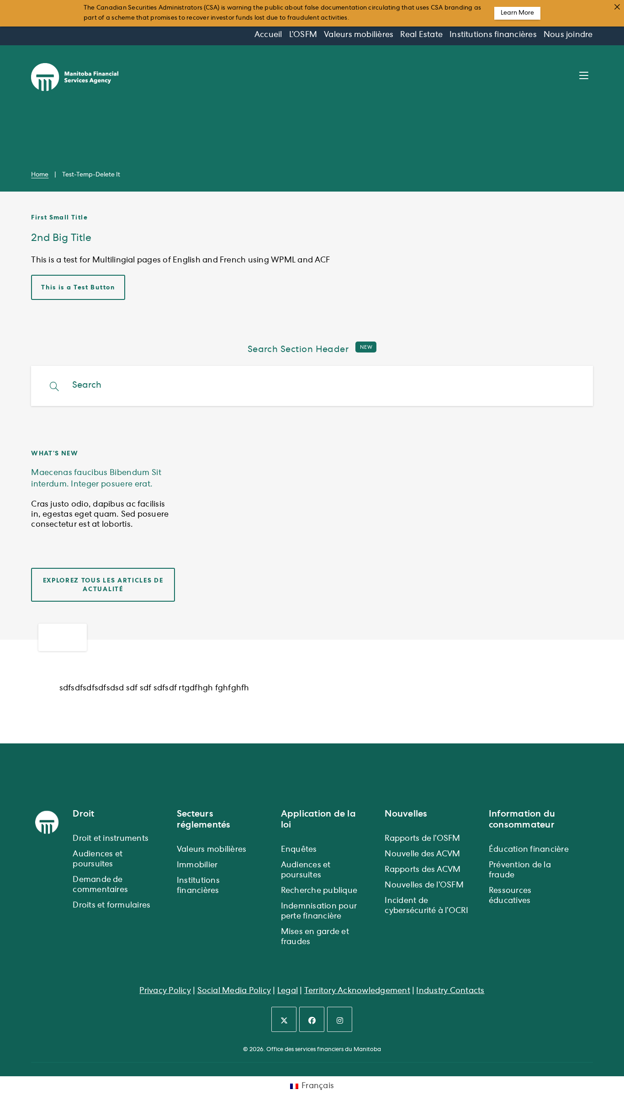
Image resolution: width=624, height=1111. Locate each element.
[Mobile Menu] (586, 77)
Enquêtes (299, 850)
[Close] (617, 7)
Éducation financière (529, 850)
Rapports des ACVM (422, 870)
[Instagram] (339, 1019)
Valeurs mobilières (358, 35)
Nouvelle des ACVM (422, 854)
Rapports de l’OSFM (422, 839)
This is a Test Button (78, 287)
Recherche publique (319, 891)
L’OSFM (303, 35)
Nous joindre (568, 35)
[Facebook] (311, 1019)
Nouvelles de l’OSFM (424, 885)
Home (39, 175)
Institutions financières (493, 35)
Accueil (268, 35)
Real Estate (421, 35)
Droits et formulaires (111, 906)
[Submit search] (54, 387)
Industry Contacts (450, 991)
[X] (283, 1019)
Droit (83, 813)
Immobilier (197, 865)
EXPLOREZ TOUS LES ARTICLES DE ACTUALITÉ (103, 585)
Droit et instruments (110, 839)
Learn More (517, 13)
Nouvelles (406, 813)
